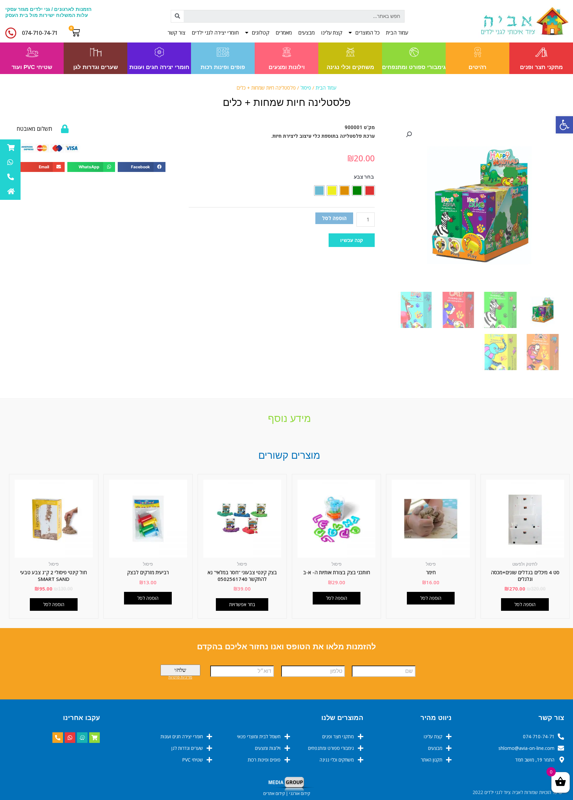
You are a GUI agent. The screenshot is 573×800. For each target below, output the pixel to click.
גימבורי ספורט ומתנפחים (414, 67)
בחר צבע (364, 177)
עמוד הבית (397, 32)
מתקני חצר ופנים (541, 67)
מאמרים (284, 32)
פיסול (305, 87)
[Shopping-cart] (94, 737)
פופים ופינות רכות (223, 67)
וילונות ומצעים (287, 67)
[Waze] (82, 737)
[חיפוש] (177, 16)
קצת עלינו (331, 32)
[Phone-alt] (57, 737)
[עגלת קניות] (77, 32)
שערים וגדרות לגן (95, 67)
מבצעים (306, 32)
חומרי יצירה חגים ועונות (159, 67)
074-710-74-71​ (40, 33)
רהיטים (477, 67)
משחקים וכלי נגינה (350, 67)
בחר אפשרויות (242, 604)
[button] (352, 240)
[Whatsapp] (70, 737)
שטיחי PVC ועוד (32, 67)
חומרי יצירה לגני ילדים (215, 32)
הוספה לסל (334, 218)
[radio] (370, 191)
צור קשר (176, 32)
